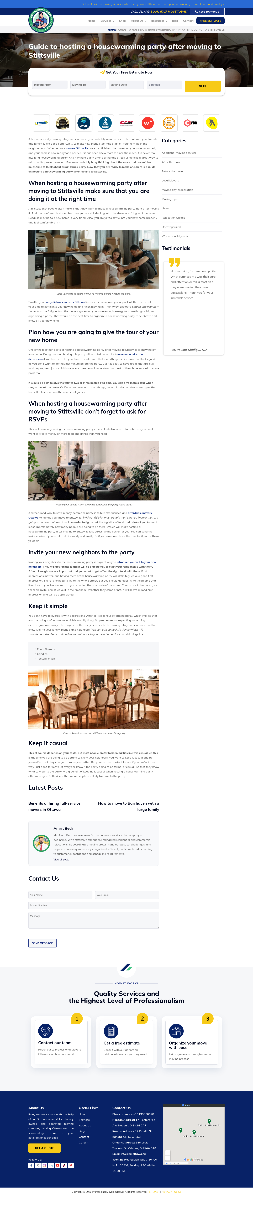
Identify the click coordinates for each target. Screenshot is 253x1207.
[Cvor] (190, 122)
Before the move (172, 171)
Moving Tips (169, 199)
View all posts (61, 859)
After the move (171, 162)
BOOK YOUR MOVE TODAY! (168, 11)
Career (83, 1142)
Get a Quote (44, 1148)
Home (91, 20)
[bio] (169, 122)
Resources (157, 20)
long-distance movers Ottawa (65, 302)
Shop (122, 20)
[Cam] (126, 122)
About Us (137, 20)
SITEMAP (154, 1191)
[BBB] (105, 122)
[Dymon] (41, 122)
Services (106, 20)
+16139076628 (209, 11)
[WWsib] (83, 122)
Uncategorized (171, 227)
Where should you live (176, 236)
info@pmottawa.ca (133, 1154)
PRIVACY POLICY (171, 1191)
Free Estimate (210, 20)
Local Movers (170, 180)
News (165, 208)
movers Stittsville (77, 148)
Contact (188, 20)
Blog (175, 20)
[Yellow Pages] (211, 122)
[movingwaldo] (147, 122)
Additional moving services (179, 152)
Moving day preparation (177, 189)
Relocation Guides (173, 217)
